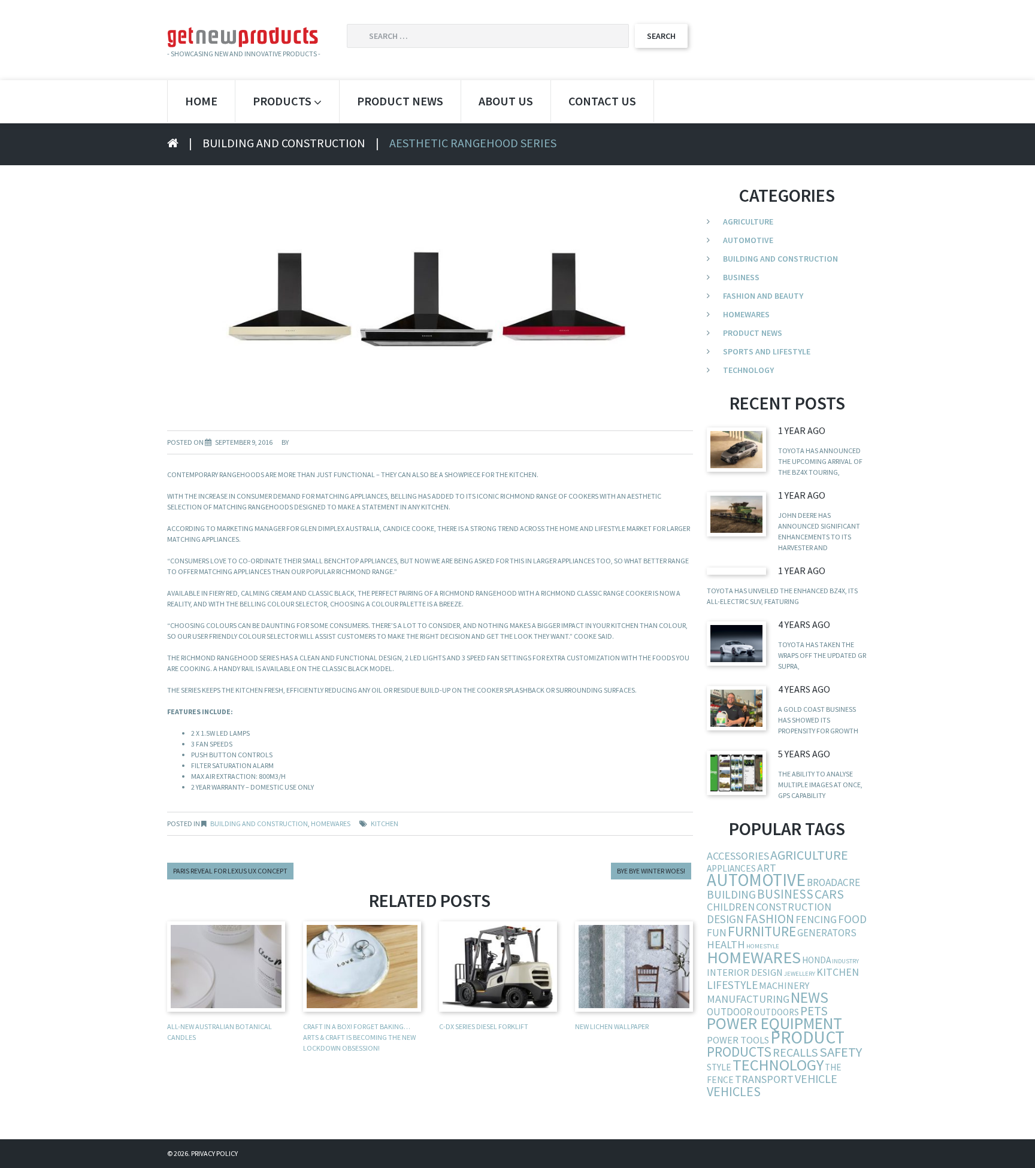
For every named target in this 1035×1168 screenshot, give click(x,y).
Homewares (330, 823)
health (726, 944)
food (852, 919)
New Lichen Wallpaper (612, 1026)
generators (827, 932)
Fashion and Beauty (763, 295)
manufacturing (748, 999)
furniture (762, 931)
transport (764, 1079)
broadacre (833, 882)
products (739, 1051)
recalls (795, 1052)
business (785, 894)
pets (814, 1011)
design (725, 919)
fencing (816, 919)
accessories (738, 856)
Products (282, 100)
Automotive (748, 240)
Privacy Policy (214, 1153)
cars (829, 894)
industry (845, 961)
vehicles (734, 1091)
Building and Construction (283, 142)
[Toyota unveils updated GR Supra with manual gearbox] (736, 643)
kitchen (384, 823)
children (731, 907)
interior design (745, 972)
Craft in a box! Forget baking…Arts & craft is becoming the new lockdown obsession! (359, 1037)
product (807, 1037)
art (766, 868)
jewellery (799, 974)
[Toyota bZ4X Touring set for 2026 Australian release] (736, 449)
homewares (754, 957)
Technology (748, 370)
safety (840, 1051)
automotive (756, 880)
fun (717, 932)
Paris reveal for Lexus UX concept (230, 870)
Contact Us (602, 100)
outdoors (776, 1012)
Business (741, 277)
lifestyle (732, 985)
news (809, 997)
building (731, 894)
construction (793, 907)
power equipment (774, 1023)
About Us (506, 100)
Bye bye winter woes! (651, 870)
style (719, 1067)
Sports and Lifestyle (766, 351)
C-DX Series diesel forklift (483, 1026)
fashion (769, 919)
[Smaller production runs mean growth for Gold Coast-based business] (736, 708)
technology (778, 1065)
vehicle (816, 1078)
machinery (784, 985)
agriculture (809, 855)
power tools (738, 1040)
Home (201, 100)
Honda (816, 960)
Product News (400, 100)
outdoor (729, 1011)
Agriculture (748, 221)
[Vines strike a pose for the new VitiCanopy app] (736, 772)
